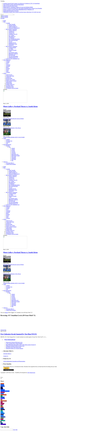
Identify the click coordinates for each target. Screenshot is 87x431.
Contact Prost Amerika (11, 164)
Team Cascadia (12, 24)
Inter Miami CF (12, 36)
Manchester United (15, 155)
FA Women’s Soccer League (12, 88)
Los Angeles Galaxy (13, 52)
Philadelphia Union (13, 44)
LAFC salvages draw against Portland (14, 343)
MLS (4, 21)
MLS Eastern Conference (11, 29)
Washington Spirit (10, 87)
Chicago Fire (11, 32)
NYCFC (10, 41)
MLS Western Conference (11, 46)
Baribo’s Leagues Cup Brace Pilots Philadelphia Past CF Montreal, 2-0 (18, 9)
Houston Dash (9, 78)
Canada (7, 62)
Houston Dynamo (12, 50)
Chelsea (13, 149)
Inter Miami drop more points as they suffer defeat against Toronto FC (21, 344)
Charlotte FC (11, 31)
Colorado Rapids (12, 47)
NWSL (4, 73)
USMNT (8, 61)
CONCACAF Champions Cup (12, 58)
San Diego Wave (9, 85)
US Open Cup (9, 140)
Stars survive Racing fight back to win (14, 342)
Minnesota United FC (13, 53)
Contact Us (5, 356)
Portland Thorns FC (10, 84)
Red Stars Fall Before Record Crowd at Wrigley (13, 118)
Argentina (8, 64)
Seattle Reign (9, 82)
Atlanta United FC (13, 30)
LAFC (10, 51)
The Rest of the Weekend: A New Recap (12, 127)
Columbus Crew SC (13, 34)
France (7, 69)
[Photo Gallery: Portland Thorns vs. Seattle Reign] (15, 102)
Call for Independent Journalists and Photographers (14, 361)
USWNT (8, 142)
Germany (8, 72)
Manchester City (14, 154)
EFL (12, 160)
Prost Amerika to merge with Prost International (13, 4)
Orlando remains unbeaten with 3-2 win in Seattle (14, 137)
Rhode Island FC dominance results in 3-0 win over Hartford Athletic (18, 7)
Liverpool (13, 153)
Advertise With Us (10, 163)
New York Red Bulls (13, 40)
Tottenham (13, 158)
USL (7, 143)
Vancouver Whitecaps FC (14, 28)
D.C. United (11, 35)
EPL (10, 147)
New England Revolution (14, 39)
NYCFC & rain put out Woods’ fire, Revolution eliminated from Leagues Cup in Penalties (22, 8)
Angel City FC (9, 74)
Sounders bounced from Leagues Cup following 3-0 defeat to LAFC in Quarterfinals (21, 3)
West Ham (13, 159)
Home (4, 20)
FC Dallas (11, 48)
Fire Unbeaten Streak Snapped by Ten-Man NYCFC (19, 334)
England (8, 68)
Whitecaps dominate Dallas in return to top (15, 346)
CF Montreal (11, 37)
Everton (13, 150)
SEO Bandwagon (31, 372)
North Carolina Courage (11, 80)
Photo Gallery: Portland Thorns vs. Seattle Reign (20, 106)
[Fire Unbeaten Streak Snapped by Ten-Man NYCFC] (18, 330)
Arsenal (13, 148)
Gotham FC (8, 77)
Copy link (15, 429)
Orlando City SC (12, 42)
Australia (8, 66)
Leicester (13, 152)
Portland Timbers (12, 25)
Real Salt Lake (12, 55)
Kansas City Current (10, 79)
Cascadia (8, 23)
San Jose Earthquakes (13, 56)
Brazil (7, 67)
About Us (5, 161)
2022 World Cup (6, 59)
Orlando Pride (9, 83)
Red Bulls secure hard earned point (13, 347)
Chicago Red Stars (10, 75)
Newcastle (13, 156)
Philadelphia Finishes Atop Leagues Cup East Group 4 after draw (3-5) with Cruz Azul (22, 12)
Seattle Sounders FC (13, 26)
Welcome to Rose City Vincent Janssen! (14, 348)
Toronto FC (11, 45)
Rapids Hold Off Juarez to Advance (11, 10)
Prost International (7, 144)
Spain (7, 71)
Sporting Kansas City (13, 57)
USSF (4, 138)
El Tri (7, 63)
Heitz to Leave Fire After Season (10, 5)
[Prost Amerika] (4, 15)
